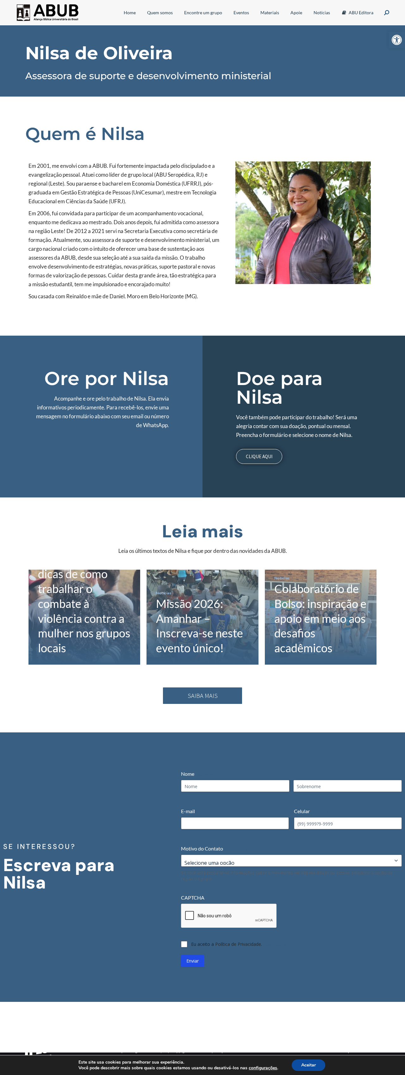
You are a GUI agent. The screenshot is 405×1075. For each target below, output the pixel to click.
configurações (263, 1068)
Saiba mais (203, 695)
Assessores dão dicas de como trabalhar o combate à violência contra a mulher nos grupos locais (84, 603)
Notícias (163, 593)
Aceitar (308, 1065)
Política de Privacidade (238, 944)
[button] (397, 40)
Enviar (192, 961)
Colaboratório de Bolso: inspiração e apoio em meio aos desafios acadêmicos (320, 618)
